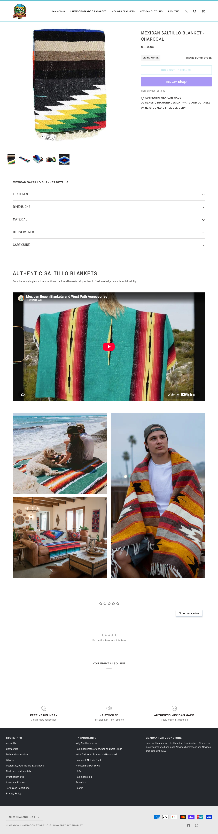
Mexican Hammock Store (27, 825)
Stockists (81, 782)
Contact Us (12, 748)
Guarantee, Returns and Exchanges (25, 765)
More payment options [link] (153, 90)
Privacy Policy (13, 793)
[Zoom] (70, 87)
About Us (11, 743)
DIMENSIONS (21, 207)
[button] (58, 11)
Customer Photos (15, 782)
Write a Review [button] (191, 613)
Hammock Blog (84, 776)
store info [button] (14, 738)
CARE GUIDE (21, 245)
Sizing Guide (151, 58)
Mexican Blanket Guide (88, 765)
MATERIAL (20, 219)
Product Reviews (15, 776)
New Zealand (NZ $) (22, 817)
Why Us (10, 760)
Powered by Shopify (68, 825)
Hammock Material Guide (89, 760)
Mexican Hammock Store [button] (164, 738)
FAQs (78, 771)
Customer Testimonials (18, 771)
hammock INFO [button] (86, 738)
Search (79, 787)
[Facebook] (188, 825)
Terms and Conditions (17, 787)
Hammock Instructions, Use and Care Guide (99, 748)
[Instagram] (196, 825)
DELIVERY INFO (23, 232)
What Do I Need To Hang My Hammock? (96, 754)
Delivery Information (17, 754)
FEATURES (20, 194)
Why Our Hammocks (86, 743)
